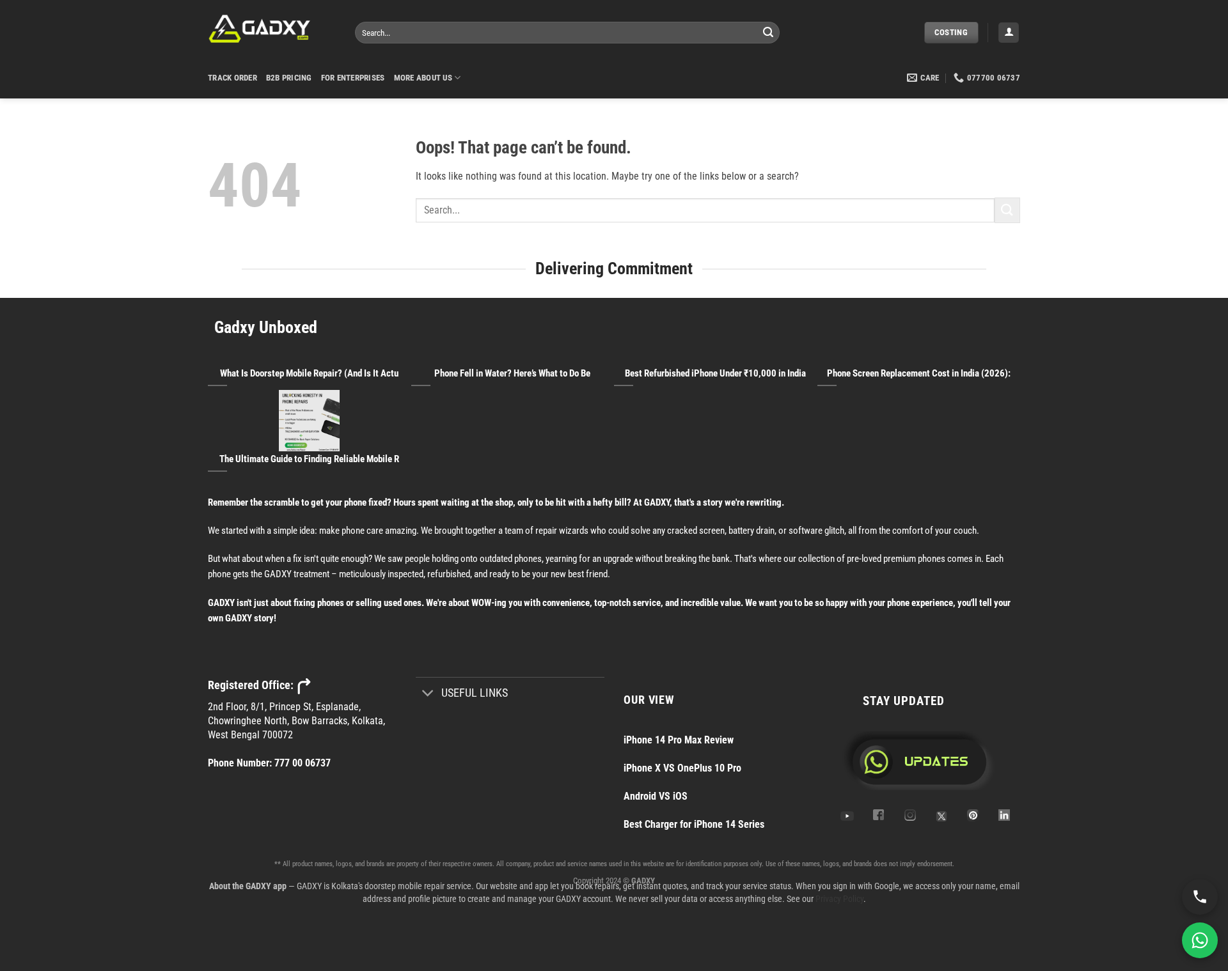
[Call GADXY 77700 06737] (1200, 897)
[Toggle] (428, 694)
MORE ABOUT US (423, 77)
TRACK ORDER (232, 77)
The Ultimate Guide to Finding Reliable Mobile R (309, 459)
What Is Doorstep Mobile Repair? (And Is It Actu (309, 373)
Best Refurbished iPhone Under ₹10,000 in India (715, 373)
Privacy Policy (839, 899)
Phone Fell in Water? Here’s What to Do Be (512, 373)
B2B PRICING (289, 77)
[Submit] (768, 32)
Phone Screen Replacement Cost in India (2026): (919, 373)
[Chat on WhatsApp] (1200, 940)
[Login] (1008, 32)
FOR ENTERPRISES (353, 77)
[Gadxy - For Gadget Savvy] (272, 29)
